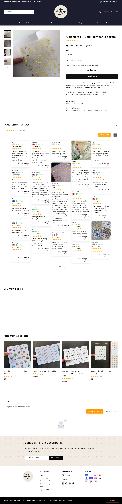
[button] (57, 267)
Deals (88, 23)
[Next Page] (64, 267)
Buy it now (92, 76)
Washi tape (41, 23)
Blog (80, 23)
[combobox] (19, 12)
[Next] (7, 66)
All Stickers (22, 335)
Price (68, 51)
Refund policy (45, 484)
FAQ (41, 475)
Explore (12, 23)
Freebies (109, 23)
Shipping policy (45, 481)
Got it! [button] (112, 500)
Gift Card (98, 23)
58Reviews (20, 130)
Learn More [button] (67, 500)
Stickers (29, 23)
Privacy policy (45, 478)
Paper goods (56, 23)
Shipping (79, 65)
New (20, 23)
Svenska (70, 23)
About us (43, 487)
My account (44, 490)
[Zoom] (36, 53)
